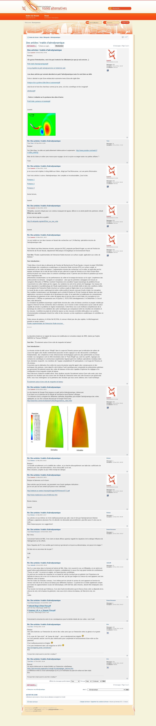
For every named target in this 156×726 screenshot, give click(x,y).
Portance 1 (30, 180)
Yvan (32, 143)
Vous (51, 17)
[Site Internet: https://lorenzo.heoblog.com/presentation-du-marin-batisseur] (108, 70)
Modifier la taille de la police (126, 37)
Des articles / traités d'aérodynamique (45, 42)
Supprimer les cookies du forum (99, 701)
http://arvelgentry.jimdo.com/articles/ (39, 648)
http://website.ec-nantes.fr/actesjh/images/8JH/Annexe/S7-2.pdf (48, 491)
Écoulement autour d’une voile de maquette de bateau (45, 382)
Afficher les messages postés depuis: (60, 681)
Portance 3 (30, 188)
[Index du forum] (44, 6)
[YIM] (108, 633)
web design (37, 709)
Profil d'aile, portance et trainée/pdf (38, 101)
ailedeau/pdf (31, 91)
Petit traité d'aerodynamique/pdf (37, 64)
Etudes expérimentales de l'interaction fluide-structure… (45, 323)
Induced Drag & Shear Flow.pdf (40, 606)
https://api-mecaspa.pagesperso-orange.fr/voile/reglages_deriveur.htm (50, 668)
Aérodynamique (55, 37)
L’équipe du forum (85, 701)
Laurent (33, 52)
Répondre (29, 45)
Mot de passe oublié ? (112, 24)
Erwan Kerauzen (35, 531)
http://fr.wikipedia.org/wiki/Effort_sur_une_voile (42, 221)
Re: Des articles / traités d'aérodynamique (44, 141)
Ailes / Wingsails (44, 37)
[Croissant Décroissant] (99, 681)
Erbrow (33, 460)
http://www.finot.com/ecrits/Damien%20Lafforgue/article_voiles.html (49, 401)
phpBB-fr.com (37, 711)
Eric (32, 626)
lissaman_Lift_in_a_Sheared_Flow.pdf (42, 610)
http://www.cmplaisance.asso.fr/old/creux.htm (42, 495)
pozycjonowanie (54, 709)
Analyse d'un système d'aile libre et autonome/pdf (43, 82)
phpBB (35, 708)
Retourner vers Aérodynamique (36, 689)
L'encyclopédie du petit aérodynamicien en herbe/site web (46, 68)
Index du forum (32, 17)
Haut (127, 137)
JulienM (33, 565)
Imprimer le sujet (122, 37)
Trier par (82, 681)
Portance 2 (30, 184)
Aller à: (85, 689)
